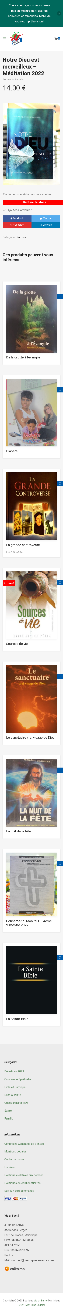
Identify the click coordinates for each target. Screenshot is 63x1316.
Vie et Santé (41, 1300)
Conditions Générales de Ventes (24, 1143)
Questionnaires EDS (16, 1102)
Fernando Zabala (13, 79)
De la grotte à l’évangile (23, 357)
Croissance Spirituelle (17, 1079)
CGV (21, 1305)
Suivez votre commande (19, 1190)
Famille (8, 1118)
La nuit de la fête (18, 831)
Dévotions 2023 (14, 1071)
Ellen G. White (12, 1095)
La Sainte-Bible (17, 1019)
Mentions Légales (15, 1151)
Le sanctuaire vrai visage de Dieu (30, 737)
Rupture (21, 237)
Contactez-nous (14, 1159)
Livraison (9, 1167)
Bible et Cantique (15, 1087)
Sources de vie (17, 644)
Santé (8, 1110)
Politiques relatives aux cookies (23, 1175)
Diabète (12, 451)
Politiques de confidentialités (22, 1183)
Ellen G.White (14, 552)
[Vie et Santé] (17, 39)
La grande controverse (23, 545)
